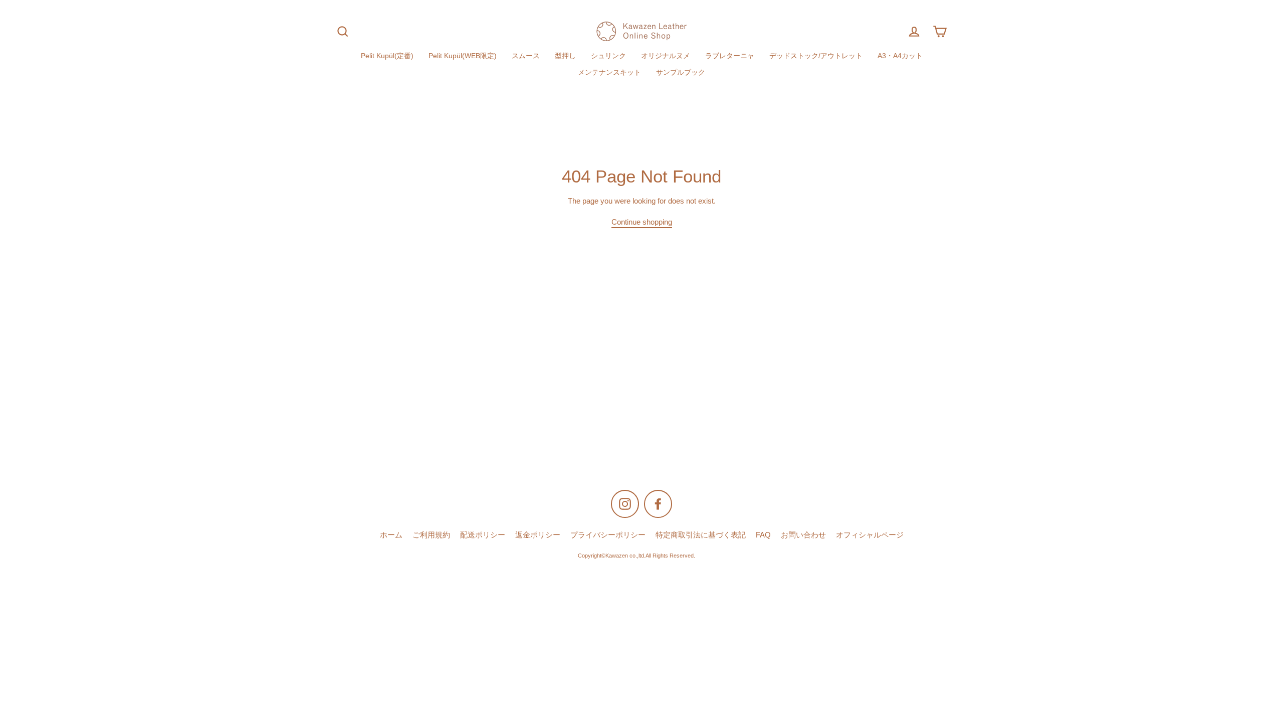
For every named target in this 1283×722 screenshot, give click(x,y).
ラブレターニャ (729, 56)
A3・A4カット (900, 56)
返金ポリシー (537, 535)
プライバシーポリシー (608, 535)
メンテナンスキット (609, 72)
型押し (565, 56)
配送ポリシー (482, 535)
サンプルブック (680, 72)
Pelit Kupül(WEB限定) (463, 56)
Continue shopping (641, 222)
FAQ (763, 535)
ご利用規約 (431, 535)
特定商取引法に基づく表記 (701, 535)
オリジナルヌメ (665, 56)
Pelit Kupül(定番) (387, 56)
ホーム (391, 535)
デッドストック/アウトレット (816, 56)
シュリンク (608, 56)
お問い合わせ (803, 535)
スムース (526, 56)
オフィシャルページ (870, 535)
